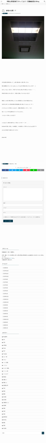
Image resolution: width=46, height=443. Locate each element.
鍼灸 (4, 422)
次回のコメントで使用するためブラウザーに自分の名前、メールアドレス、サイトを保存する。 (23, 217)
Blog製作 (5, 336)
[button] (44, 1)
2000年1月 (5, 327)
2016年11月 (5, 299)
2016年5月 (5, 307)
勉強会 (4, 376)
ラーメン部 (5, 371)
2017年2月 (5, 290)
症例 (4, 411)
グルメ (4, 359)
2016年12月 (5, 296)
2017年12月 (5, 270)
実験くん (5, 382)
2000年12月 (5, 319)
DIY (4, 339)
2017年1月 (5, 293)
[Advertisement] (23, 69)
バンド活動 (5, 362)
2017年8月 (5, 282)
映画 (4, 391)
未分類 (4, 396)
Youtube (5, 353)
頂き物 (4, 428)
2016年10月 (5, 302)
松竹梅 (4, 399)
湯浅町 (4, 405)
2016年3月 (5, 313)
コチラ (11, 258)
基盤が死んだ (12, 163)
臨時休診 (5, 416)
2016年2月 (5, 316)
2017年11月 (5, 273)
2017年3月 (5, 287)
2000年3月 (5, 325)
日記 (4, 388)
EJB (4, 342)
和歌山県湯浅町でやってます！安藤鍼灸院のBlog (23, 1)
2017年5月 (5, 285)
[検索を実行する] (43, 433)
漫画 (4, 408)
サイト (4, 212)
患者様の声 (5, 385)
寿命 (15, 163)
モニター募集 (6, 368)
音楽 (4, 425)
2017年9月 (5, 279)
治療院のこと (5, 13)
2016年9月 (5, 305)
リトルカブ (5, 373)
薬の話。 (5, 419)
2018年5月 (5, 267)
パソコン (5, 365)
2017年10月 (5, 276)
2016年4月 (5, 310)
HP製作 (5, 345)
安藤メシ (5, 379)
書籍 (4, 393)
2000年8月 (5, 322)
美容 (4, 414)
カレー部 (5, 356)
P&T (4, 351)
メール (4, 207)
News (4, 348)
